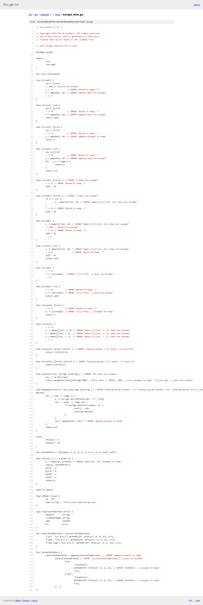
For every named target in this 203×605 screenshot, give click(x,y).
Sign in (197, 4)
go (30, 14)
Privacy (26, 600)
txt (190, 600)
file (89, 22)
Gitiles (18, 600)
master (44, 14)
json (197, 600)
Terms (34, 600)
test (57, 14)
